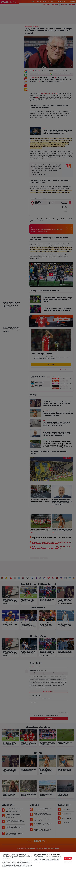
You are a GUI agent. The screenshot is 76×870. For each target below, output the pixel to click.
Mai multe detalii (7, 858)
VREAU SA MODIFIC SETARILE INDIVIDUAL (68, 862)
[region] (38, 861)
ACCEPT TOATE (68, 858)
